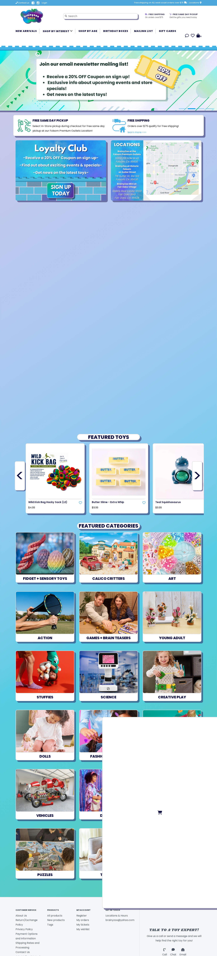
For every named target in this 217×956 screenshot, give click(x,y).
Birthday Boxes (115, 31)
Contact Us (23, 952)
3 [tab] (200, 108)
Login (44, 2)
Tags (50, 924)
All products (54, 915)
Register (81, 915)
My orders (82, 920)
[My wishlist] (193, 36)
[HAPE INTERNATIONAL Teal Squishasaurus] (182, 472)
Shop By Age (87, 31)
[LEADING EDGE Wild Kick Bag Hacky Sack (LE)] (55, 472)
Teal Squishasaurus (168, 502)
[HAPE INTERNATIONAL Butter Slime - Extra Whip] (119, 472)
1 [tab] (183, 108)
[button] (187, 36)
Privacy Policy (24, 929)
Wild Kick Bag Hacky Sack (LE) (47, 502)
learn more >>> (137, 132)
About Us (21, 915)
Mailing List (143, 31)
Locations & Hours (116, 915)
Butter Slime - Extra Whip (108, 502)
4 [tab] (209, 108)
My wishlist (83, 929)
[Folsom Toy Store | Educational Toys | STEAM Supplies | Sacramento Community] (37, 16)
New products (56, 920)
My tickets (82, 924)
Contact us (23, 2)
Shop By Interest (56, 31)
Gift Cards (167, 31)
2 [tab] (192, 108)
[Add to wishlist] (80, 503)
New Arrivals (26, 31)
